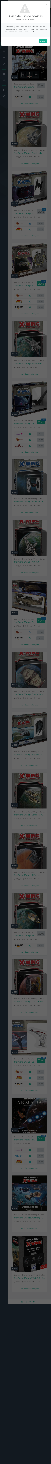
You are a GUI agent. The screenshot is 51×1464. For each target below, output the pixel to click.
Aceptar (43, 41)
